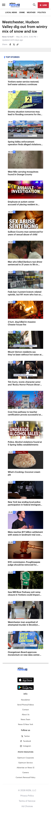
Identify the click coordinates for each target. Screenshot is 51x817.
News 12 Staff (7, 37)
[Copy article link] (17, 44)
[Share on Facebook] (10, 44)
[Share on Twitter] (14, 44)
